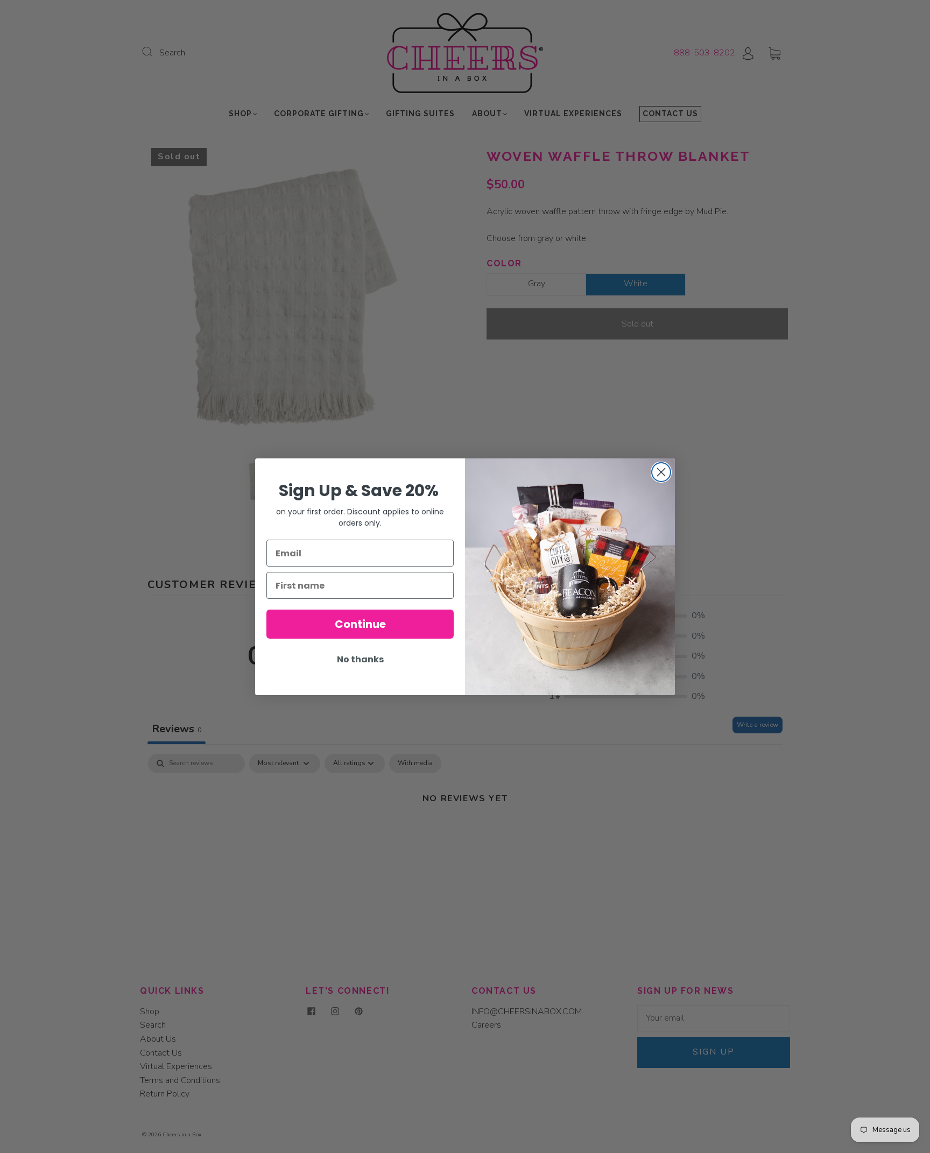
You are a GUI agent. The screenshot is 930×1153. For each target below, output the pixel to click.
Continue (360, 624)
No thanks (360, 659)
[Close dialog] (661, 472)
